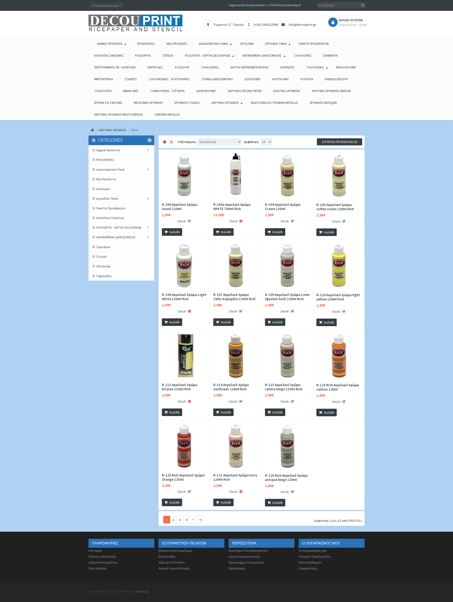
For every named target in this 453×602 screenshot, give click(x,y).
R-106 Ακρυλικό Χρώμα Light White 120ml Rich (184, 297)
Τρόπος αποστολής (102, 556)
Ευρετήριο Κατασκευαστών (248, 550)
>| (200, 520)
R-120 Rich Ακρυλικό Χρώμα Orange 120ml (183, 477)
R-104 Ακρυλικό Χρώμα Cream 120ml (282, 206)
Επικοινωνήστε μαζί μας (175, 550)
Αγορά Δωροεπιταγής (174, 568)
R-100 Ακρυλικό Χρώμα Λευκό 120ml (179, 206)
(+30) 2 (258, 24)
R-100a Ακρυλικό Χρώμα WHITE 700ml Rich (232, 206)
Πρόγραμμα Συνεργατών (246, 562)
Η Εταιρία (95, 550)
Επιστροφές (167, 556)
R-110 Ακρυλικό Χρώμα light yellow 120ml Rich (338, 297)
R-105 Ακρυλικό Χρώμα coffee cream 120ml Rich (335, 207)
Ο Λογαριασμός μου (313, 550)
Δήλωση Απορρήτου (102, 562)
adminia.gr (142, 591)
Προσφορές (237, 568)
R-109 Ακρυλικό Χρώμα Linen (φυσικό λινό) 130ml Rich (287, 297)
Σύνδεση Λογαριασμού (285, 5)
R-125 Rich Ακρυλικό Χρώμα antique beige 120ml (286, 477)
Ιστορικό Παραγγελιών (315, 556)
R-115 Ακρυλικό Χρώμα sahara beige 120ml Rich (283, 387)
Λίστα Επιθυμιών (310, 562)
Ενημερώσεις (308, 568)
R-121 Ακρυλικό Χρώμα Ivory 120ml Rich (235, 477)
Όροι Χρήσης (97, 568)
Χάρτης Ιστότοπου (172, 562)
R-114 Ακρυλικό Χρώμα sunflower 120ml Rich (231, 387)
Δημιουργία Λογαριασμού (247, 5)
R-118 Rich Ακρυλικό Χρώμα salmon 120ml (337, 387)
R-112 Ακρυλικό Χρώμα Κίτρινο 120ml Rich (179, 387)
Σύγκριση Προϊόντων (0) (339, 142)
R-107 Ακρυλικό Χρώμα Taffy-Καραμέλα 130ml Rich (234, 297)
